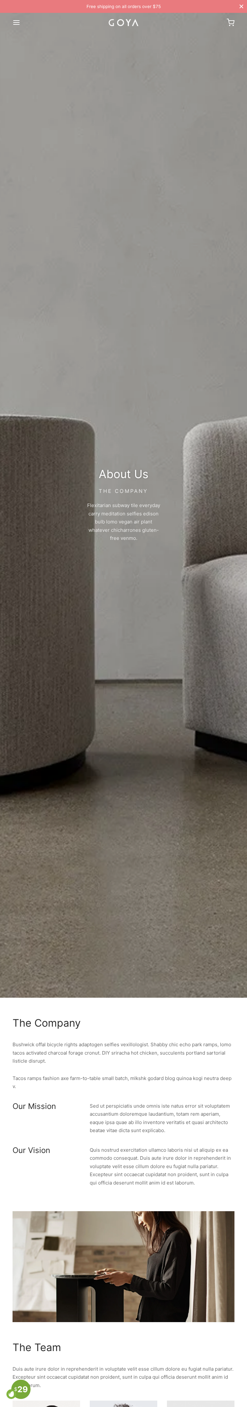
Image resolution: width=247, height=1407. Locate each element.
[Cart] (230, 22)
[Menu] (16, 22)
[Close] (241, 6)
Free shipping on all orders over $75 (124, 6)
